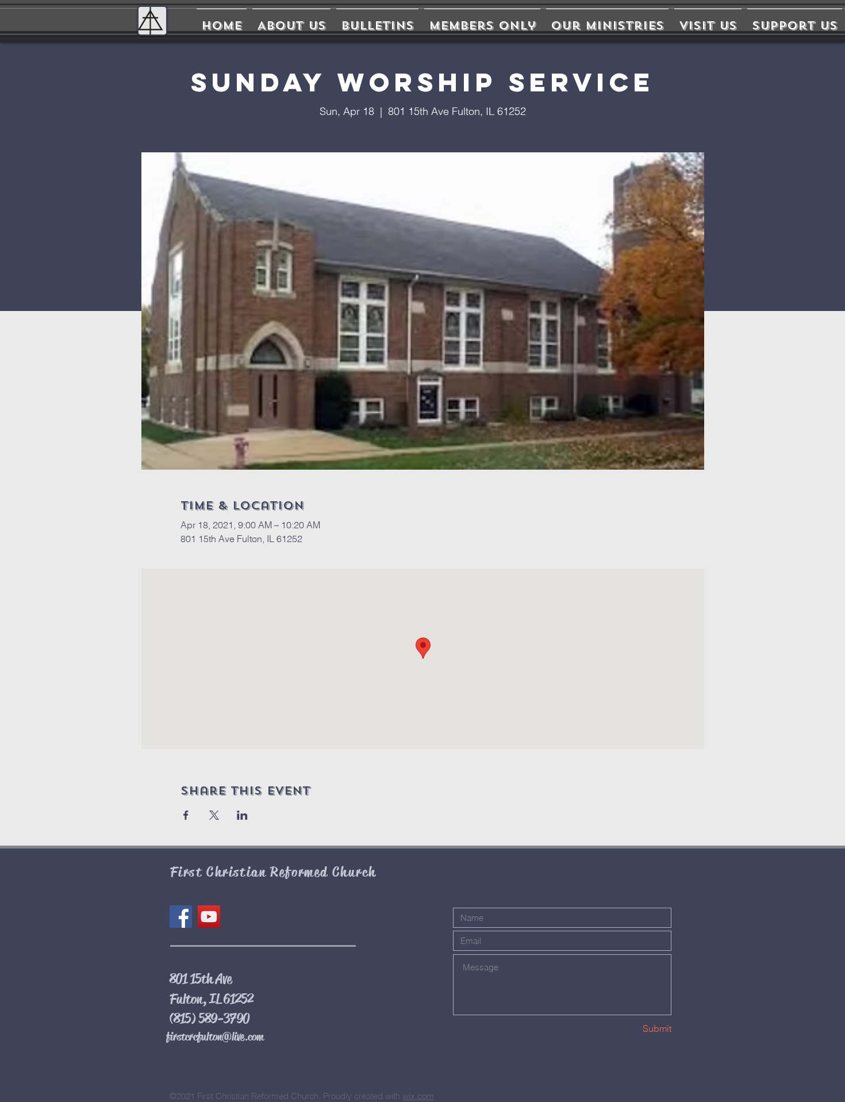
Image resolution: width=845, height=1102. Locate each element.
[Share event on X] (214, 815)
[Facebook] (181, 916)
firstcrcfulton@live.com (215, 1037)
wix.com (418, 1096)
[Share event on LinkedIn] (242, 815)
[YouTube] (209, 916)
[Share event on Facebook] (185, 815)
